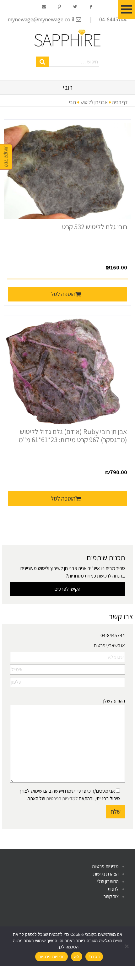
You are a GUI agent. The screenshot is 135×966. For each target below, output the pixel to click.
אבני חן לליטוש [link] (94, 102)
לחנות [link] (113, 889)
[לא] (127, 946)
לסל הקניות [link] (6, 157)
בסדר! (94, 956)
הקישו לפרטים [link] (67, 589)
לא (76, 956)
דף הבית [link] (119, 102)
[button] (42, 62)
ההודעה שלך (113, 700)
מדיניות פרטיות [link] (105, 866)
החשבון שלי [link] (108, 881)
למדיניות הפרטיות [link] (62, 798)
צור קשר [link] (111, 896)
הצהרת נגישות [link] (106, 874)
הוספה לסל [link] (63, 294)
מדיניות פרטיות (51, 956)
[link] (67, 38)
